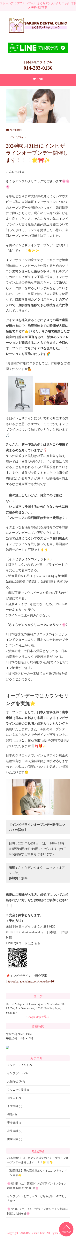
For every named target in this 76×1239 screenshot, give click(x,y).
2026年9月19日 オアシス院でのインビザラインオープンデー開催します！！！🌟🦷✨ (38, 1160)
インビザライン (18, 137)
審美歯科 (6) (14, 1122)
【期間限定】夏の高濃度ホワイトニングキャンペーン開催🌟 (37, 1173)
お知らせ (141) (16, 1081)
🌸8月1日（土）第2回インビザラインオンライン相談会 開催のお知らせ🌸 (36, 1186)
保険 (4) (12, 1114)
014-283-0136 (38, 68)
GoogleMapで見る (38, 1016)
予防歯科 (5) (14, 1106)
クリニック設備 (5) (18, 1089)
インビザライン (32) (19, 1065)
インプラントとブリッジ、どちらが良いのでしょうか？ (37, 1198)
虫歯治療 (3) (14, 1139)
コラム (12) (14, 1097)
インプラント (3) (17, 1073)
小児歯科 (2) (14, 1131)
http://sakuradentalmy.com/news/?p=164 (30, 981)
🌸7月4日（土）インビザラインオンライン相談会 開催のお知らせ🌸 (37, 1211)
